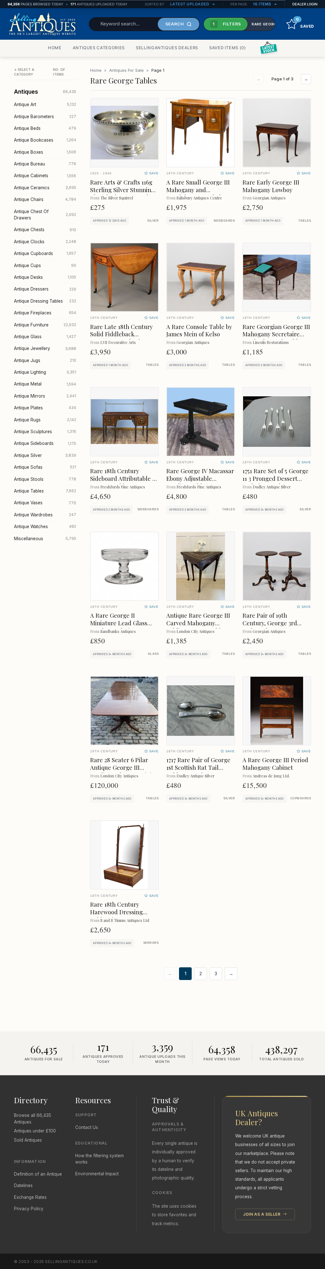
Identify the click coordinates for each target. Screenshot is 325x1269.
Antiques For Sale (126, 70)
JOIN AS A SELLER (262, 1214)
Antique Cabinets (45, 175)
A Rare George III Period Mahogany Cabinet (275, 763)
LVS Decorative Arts (118, 342)
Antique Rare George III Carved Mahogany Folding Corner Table (198, 622)
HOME (55, 47)
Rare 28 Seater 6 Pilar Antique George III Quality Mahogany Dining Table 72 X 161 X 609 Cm (124, 771)
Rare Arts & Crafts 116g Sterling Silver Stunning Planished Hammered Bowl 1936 (122, 193)
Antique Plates (45, 407)
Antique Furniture (45, 324)
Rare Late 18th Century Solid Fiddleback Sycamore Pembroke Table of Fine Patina (121, 338)
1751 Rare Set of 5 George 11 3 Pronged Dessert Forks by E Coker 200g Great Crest (275, 482)
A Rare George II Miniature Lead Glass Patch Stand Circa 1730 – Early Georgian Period (123, 626)
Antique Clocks (45, 241)
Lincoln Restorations (271, 342)
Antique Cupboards (45, 253)
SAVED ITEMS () (227, 47)
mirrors (151, 942)
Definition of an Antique (38, 1174)
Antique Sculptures (45, 431)
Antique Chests (45, 229)
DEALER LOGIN (304, 4)
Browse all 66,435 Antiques (32, 1118)
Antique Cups (45, 265)
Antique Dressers (45, 289)
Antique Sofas (45, 467)
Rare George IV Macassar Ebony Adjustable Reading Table (200, 478)
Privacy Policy (28, 1208)
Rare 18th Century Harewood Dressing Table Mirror (116, 911)
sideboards (224, 220)
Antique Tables (45, 490)
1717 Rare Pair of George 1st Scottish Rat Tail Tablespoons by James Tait (198, 771)
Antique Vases (45, 502)
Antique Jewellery (45, 348)
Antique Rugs (45, 419)
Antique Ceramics (45, 187)
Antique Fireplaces (45, 312)
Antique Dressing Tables (45, 301)
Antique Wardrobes (45, 514)
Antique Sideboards (45, 443)
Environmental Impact (97, 1173)
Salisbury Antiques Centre (199, 197)
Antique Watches (45, 526)
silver (153, 220)
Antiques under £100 (35, 1130)
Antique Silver (45, 455)
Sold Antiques (28, 1140)
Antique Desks (45, 277)
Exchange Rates (30, 1197)
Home (96, 70)
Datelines (23, 1185)
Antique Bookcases (45, 140)
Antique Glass (45, 336)
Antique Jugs (45, 360)
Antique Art (45, 104)
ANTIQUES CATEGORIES (99, 47)
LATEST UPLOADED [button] (190, 4)
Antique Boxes (45, 152)
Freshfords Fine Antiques (122, 486)
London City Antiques (195, 631)
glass (153, 653)
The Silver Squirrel (116, 197)
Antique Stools (45, 479)
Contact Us (86, 1127)
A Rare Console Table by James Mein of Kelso (199, 330)
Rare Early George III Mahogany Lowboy (270, 186)
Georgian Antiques (269, 197)
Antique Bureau (45, 163)
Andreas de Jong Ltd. (271, 775)
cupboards (300, 798)
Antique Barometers (45, 116)
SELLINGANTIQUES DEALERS (167, 47)
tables (304, 220)
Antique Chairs (45, 199)
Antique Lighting (45, 372)
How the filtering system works (99, 1159)
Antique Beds (45, 128)
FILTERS (227, 23)
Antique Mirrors (45, 396)
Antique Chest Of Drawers (45, 214)
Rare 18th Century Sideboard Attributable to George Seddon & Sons (124, 478)
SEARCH (174, 23)
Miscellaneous (45, 538)
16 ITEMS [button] (263, 4)
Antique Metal (45, 383)
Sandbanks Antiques (118, 631)
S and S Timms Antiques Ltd (124, 920)
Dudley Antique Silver (272, 486)
